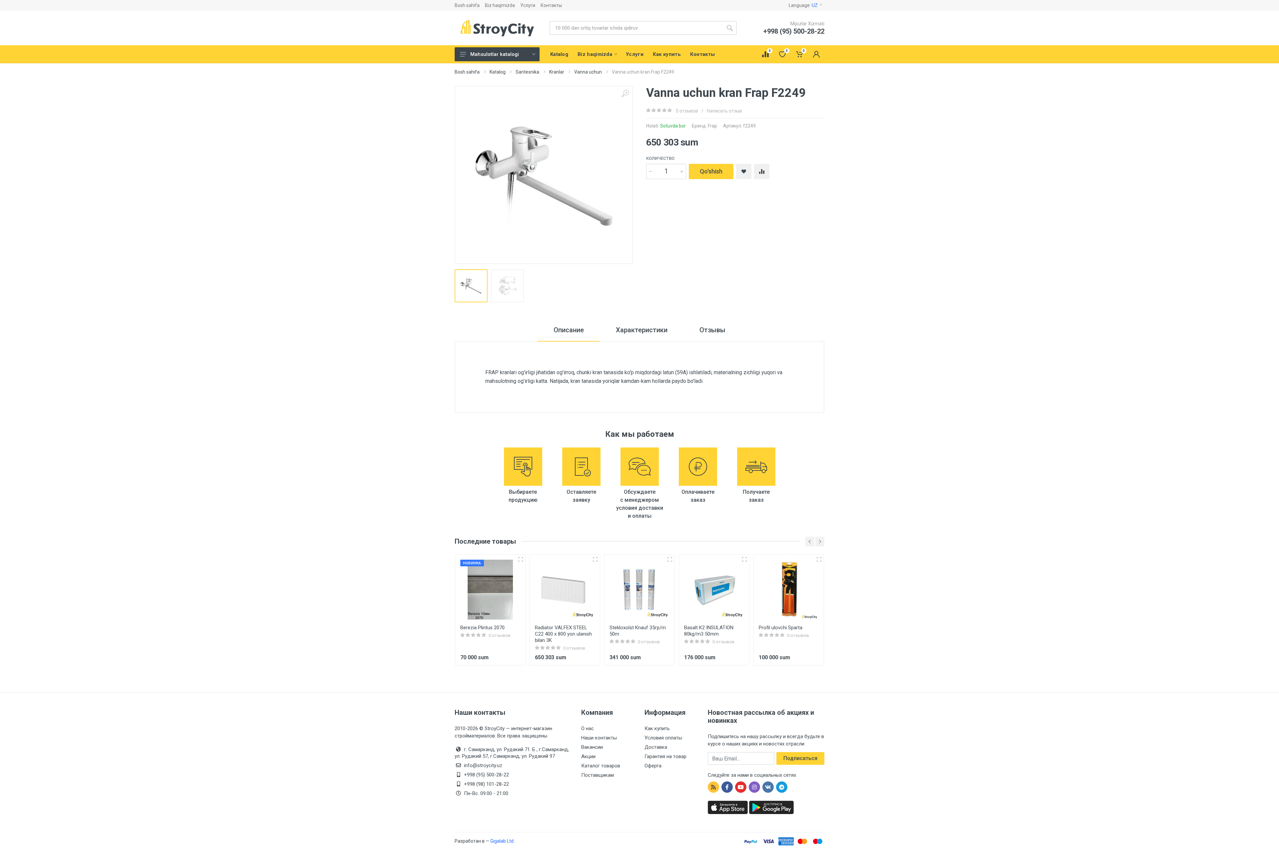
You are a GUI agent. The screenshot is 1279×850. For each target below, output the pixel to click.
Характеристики (641, 330)
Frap (712, 126)
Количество (660, 158)
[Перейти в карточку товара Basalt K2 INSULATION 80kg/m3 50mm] (714, 590)
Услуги (527, 5)
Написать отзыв (724, 111)
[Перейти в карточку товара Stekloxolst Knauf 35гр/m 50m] (639, 590)
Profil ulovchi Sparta (780, 628)
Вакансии (592, 747)
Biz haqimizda (500, 5)
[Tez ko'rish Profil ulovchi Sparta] (819, 559)
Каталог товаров (600, 766)
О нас (587, 728)
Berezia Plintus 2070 (482, 628)
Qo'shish (711, 171)
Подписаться (800, 758)
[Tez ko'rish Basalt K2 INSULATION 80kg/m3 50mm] (744, 559)
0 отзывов (687, 111)
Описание (569, 330)
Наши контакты (599, 738)
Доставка (655, 747)
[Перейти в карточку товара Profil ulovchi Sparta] (789, 590)
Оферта (652, 766)
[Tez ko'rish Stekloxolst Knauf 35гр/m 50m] (670, 559)
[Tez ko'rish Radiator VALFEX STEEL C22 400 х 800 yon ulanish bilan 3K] (595, 559)
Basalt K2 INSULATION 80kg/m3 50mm (708, 631)
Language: (803, 5)
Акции (588, 756)
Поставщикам (597, 775)
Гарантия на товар (665, 756)
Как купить (657, 728)
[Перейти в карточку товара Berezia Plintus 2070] (490, 590)
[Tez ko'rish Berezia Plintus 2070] (521, 559)
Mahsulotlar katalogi (494, 54)
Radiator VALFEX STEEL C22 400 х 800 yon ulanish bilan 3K (563, 634)
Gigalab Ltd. (502, 841)
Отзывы (712, 330)
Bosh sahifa (467, 5)
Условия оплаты (663, 738)
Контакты (551, 5)
